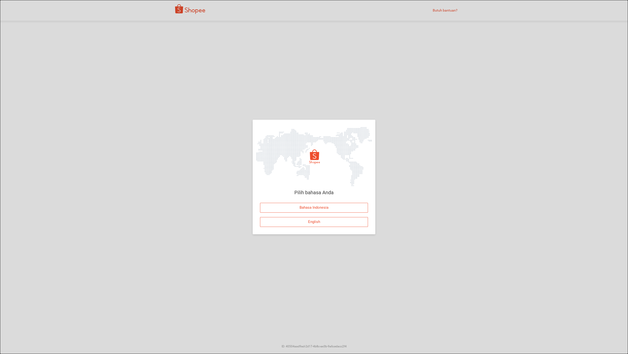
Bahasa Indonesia (314, 207)
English (314, 222)
